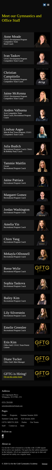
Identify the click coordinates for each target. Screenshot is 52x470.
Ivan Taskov (12, 55)
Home (4, 415)
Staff (3, 426)
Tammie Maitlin (15, 163)
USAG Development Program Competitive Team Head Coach (15, 42)
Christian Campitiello (12, 74)
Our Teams (34, 422)
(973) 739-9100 (7, 402)
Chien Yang (11, 239)
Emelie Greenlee (15, 327)
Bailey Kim (11, 298)
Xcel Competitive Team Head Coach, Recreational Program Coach (17, 115)
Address (6, 391)
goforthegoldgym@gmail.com (12, 406)
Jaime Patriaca (13, 180)
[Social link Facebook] (23, 435)
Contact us (13, 426)
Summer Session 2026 (29, 415)
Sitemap (44, 464)
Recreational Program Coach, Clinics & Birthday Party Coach (18, 150)
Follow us (6, 431)
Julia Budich (12, 146)
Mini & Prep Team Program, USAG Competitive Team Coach (17, 133)
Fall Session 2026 (28, 419)
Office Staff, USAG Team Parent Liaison (16, 346)
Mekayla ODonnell (17, 254)
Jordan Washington (17, 209)
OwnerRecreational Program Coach (15, 167)
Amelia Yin (11, 224)
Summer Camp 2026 (10, 419)
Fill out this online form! (13, 377)
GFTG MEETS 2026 (10, 422)
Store (22, 426)
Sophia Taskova (14, 283)
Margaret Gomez (15, 195)
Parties (24, 422)
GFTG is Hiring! (15, 374)
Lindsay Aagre (13, 129)
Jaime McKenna (15, 93)
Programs (13, 415)
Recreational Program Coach (15, 183)
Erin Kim (10, 342)
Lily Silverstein (14, 313)
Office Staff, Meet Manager (14, 362)
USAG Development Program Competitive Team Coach (15, 60)
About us (6, 443)
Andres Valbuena (15, 110)
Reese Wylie (12, 268)
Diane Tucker (13, 359)
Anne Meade (12, 36)
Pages (4, 411)
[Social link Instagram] (23, 437)
